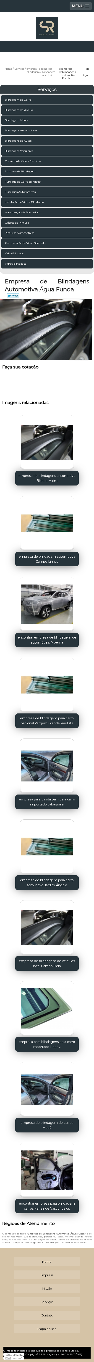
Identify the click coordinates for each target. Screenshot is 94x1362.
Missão (47, 1288)
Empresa (47, 1275)
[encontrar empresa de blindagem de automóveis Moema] (47, 602)
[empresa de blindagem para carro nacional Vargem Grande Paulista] (47, 683)
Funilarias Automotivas (20, 192)
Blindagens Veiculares (19, 151)
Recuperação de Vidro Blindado (25, 243)
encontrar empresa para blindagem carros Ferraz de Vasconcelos (47, 1206)
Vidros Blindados (15, 263)
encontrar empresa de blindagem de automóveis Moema (47, 639)
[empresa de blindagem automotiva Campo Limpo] (47, 522)
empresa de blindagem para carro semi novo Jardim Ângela (47, 882)
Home (47, 1261)
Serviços (47, 89)
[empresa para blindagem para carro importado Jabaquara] (47, 764)
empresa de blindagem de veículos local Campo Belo (47, 963)
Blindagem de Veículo (19, 110)
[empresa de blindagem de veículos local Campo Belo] (47, 926)
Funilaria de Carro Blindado (23, 181)
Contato (47, 1315)
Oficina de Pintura (17, 222)
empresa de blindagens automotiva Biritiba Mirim (46, 478)
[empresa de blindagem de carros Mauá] (47, 1088)
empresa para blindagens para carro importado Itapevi (47, 1044)
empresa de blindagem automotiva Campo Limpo (47, 559)
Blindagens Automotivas (21, 130)
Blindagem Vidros (16, 120)
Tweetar (13, 295)
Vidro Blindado (14, 253)
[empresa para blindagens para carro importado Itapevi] (47, 1007)
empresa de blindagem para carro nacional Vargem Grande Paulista (47, 720)
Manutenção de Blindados (22, 212)
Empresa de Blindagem (20, 171)
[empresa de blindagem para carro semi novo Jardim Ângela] (47, 845)
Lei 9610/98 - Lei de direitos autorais (66, 1242)
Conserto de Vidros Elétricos (23, 161)
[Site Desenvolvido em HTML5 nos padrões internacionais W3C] (13, 1358)
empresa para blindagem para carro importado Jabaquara (47, 801)
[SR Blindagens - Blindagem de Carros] (47, 26)
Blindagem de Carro (18, 99)
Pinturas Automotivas (19, 233)
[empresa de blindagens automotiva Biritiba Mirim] (47, 441)
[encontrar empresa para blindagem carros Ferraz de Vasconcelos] (47, 1169)
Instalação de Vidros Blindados (24, 202)
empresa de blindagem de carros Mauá (47, 1125)
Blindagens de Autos (18, 140)
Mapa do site (47, 1329)
